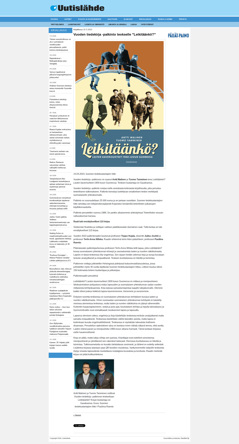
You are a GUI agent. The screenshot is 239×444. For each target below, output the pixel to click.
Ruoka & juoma (165, 19)
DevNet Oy (185, 438)
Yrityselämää (57, 24)
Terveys (183, 19)
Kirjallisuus (145, 19)
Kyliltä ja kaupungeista (89, 19)
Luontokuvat (74, 24)
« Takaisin (77, 415)
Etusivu (54, 19)
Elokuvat (128, 19)
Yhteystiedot (147, 24)
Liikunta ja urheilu (117, 24)
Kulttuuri (112, 19)
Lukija (134, 24)
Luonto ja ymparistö (94, 24)
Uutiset (68, 19)
